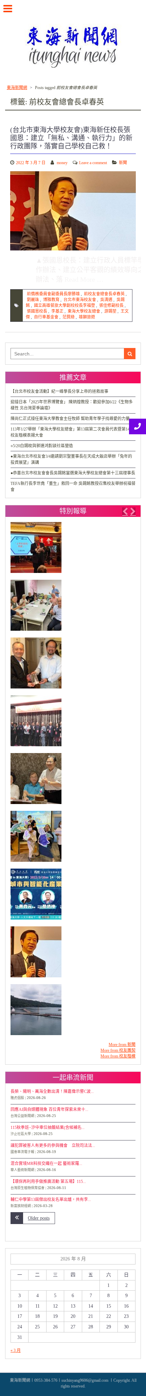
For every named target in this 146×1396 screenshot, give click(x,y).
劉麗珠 (33, 299)
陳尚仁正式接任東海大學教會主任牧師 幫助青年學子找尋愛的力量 (70, 418)
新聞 (123, 162)
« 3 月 (16, 1350)
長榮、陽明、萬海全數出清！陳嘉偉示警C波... (52, 1091)
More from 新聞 (122, 1044)
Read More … (84, 279)
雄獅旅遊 (87, 317)
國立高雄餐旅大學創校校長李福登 (64, 305)
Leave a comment (93, 162)
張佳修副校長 (111, 305)
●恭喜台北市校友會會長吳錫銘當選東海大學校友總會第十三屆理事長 (73, 473)
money (62, 162)
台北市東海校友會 (79, 299)
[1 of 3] (71, 782)
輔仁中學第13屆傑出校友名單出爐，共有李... (51, 1199)
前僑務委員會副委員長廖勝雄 (53, 294)
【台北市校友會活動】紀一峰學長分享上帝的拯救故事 (59, 391)
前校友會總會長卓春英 (104, 294)
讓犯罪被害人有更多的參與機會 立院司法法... (53, 1145)
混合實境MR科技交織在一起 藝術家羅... (46, 1163)
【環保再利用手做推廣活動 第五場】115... (48, 1181)
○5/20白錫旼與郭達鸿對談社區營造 (42, 445)
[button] (125, 511)
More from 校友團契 (118, 1050)
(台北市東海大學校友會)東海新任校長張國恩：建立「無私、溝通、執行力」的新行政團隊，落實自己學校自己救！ (71, 138)
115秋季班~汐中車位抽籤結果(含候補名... (48, 1127)
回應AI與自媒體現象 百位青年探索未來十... (49, 1109)
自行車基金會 (46, 317)
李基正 (57, 311)
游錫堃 (110, 311)
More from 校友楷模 (118, 1056)
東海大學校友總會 (84, 311)
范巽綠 (68, 317)
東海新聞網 (17, 87)
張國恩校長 (37, 311)
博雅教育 (51, 299)
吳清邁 (106, 299)
